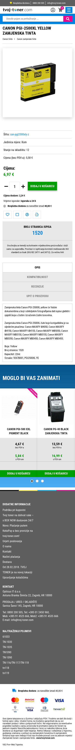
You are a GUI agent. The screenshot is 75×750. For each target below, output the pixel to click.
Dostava (7, 562)
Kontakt (7, 551)
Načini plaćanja (11, 556)
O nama (7, 546)
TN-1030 (7, 642)
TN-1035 (7, 647)
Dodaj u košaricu (42, 186)
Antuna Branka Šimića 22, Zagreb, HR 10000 (27, 595)
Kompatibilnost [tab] (37, 277)
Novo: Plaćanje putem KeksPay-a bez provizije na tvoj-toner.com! (18, 531)
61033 (6, 636)
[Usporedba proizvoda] (17, 214)
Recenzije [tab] (37, 286)
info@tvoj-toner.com (56, 3)
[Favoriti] (7, 214)
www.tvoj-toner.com (45, 738)
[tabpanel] (19, 433)
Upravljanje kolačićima (15, 577)
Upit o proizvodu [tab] (37, 296)
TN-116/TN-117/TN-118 (16, 662)
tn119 (6, 673)
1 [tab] (32, 481)
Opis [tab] (37, 267)
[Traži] (67, 19)
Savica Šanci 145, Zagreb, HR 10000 (23, 605)
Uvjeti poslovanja (12, 541)
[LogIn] (53, 9)
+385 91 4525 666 (19, 616)
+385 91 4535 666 (48, 616)
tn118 (6, 668)
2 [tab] (37, 481)
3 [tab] (42, 481)
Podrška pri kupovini (14, 510)
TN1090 (7, 652)
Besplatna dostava (21, 3)
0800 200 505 (38, 3)
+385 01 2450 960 (39, 612)
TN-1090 (7, 657)
